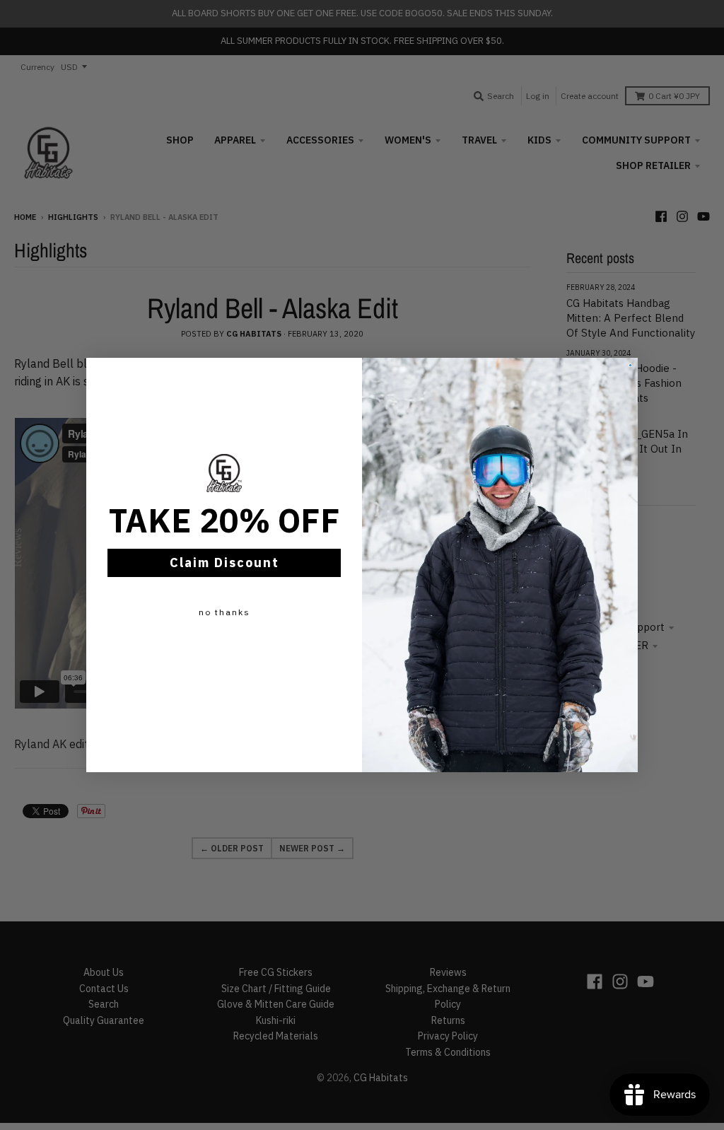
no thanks (224, 612)
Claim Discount (224, 562)
